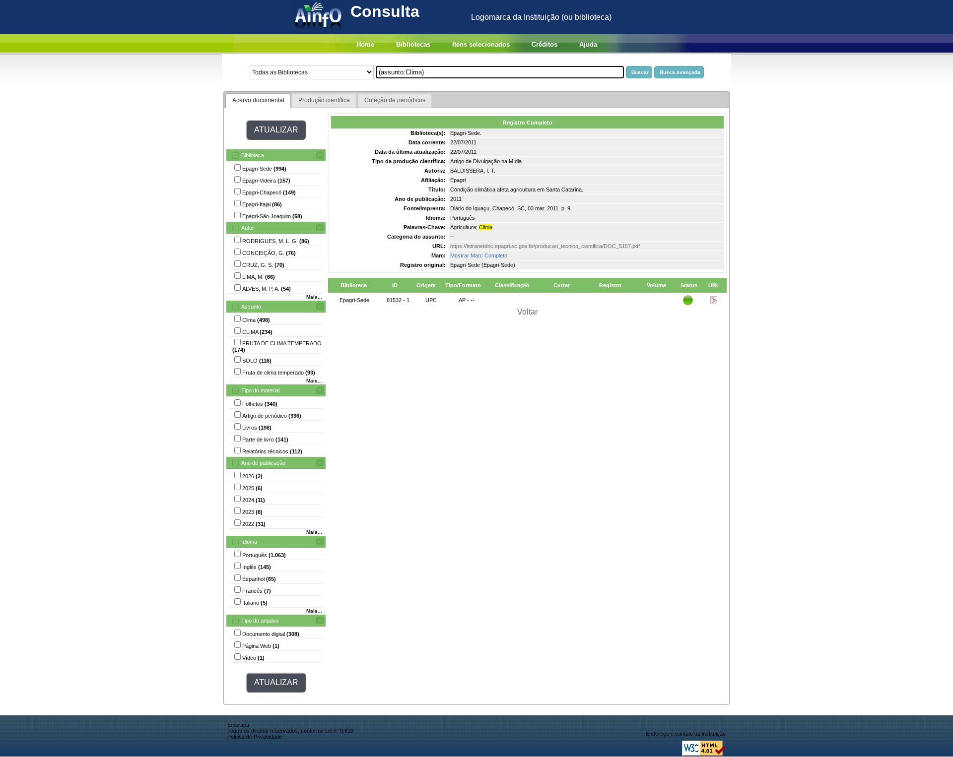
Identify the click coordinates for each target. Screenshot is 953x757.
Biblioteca (252, 155)
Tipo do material (260, 390)
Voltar (527, 312)
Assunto (251, 307)
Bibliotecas (413, 44)
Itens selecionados (481, 44)
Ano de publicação (263, 463)
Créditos (544, 44)
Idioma (249, 542)
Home (365, 44)
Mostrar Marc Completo (478, 255)
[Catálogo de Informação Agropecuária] (319, 31)
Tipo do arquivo (259, 621)
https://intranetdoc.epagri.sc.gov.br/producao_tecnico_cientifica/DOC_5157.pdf (545, 246)
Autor (247, 228)
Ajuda (588, 44)
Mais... (314, 297)
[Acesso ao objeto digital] (714, 302)
